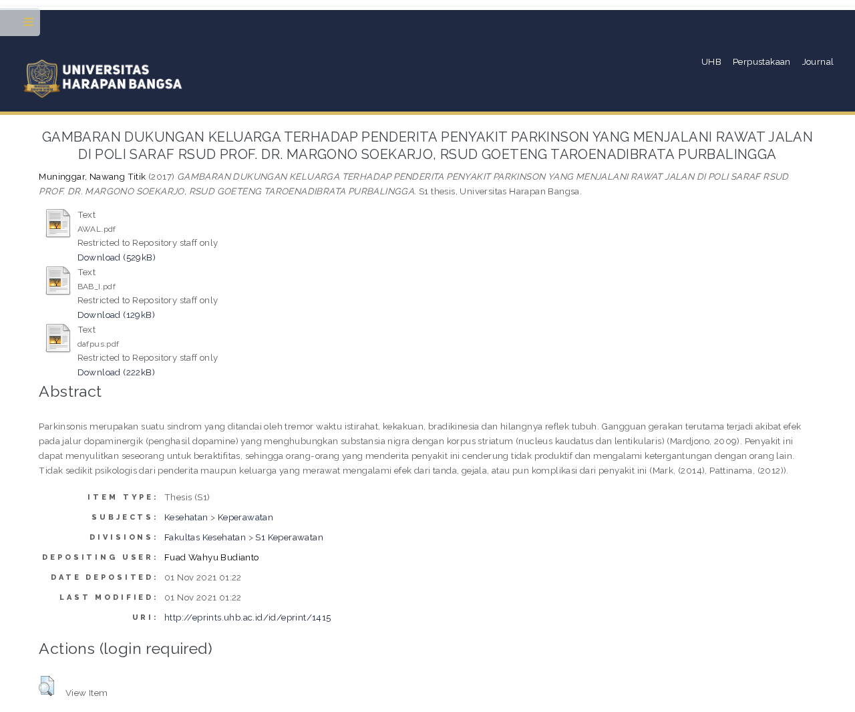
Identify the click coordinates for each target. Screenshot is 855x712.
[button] (46, 686)
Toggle (29, 25)
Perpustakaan (762, 61)
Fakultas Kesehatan (205, 537)
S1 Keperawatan (289, 537)
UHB (711, 61)
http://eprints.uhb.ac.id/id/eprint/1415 (247, 617)
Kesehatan (186, 517)
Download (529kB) (116, 257)
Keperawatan (245, 517)
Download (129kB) (116, 314)
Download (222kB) (116, 372)
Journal (818, 61)
